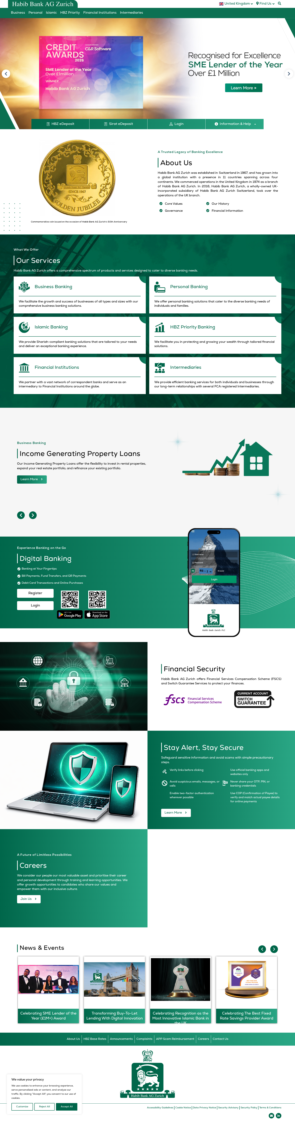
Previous (6, 74)
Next (289, 74)
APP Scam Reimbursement (175, 1039)
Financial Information (227, 211)
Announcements (121, 1039)
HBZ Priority (70, 13)
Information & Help (235, 124)
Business (18, 13)
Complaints (144, 1039)
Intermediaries (131, 13)
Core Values (173, 204)
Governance (174, 211)
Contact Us (220, 1039)
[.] (80, 295)
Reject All (44, 1106)
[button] (235, 124)
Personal (36, 13)
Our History (220, 204)
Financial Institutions (100, 13)
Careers (203, 1039)
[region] (44, 1094)
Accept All (67, 1106)
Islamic (51, 13)
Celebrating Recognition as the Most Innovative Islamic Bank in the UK (114, 1018)
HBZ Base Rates (94, 1039)
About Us (73, 1039)
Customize (22, 1106)
